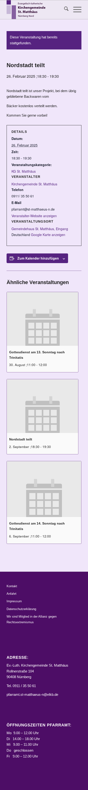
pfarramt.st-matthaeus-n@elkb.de (32, 694)
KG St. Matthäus (23, 171)
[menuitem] (64, 9)
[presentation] (42, 319)
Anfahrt (11, 593)
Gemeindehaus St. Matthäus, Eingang (39, 228)
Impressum (14, 601)
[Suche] (64, 9)
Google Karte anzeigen (48, 234)
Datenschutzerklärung (21, 609)
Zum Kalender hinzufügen (38, 258)
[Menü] (75, 9)
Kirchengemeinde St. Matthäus (34, 184)
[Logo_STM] (36, 9)
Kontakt (12, 586)
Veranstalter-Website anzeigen (34, 215)
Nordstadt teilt (20, 439)
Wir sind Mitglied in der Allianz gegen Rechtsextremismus (32, 619)
